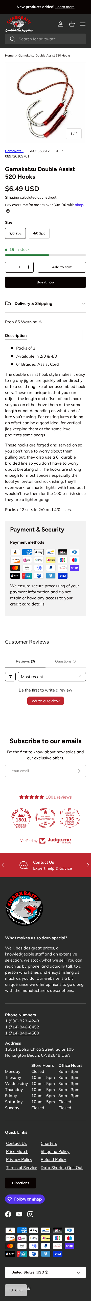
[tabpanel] (45, 429)
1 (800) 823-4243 (22, 1020)
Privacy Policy (19, 1159)
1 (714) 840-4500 (22, 1033)
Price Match (17, 1151)
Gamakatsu (14, 151)
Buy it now (46, 282)
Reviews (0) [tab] (25, 661)
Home (9, 55)
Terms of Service (21, 1167)
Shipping (12, 197)
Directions (20, 1183)
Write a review (46, 700)
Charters (49, 1143)
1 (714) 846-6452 (22, 1026)
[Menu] (82, 24)
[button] (71, 24)
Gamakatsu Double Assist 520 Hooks (44, 55)
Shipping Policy (55, 1151)
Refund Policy (53, 1159)
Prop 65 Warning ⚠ (23, 321)
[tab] (16, 335)
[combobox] (45, 39)
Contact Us (16, 1143)
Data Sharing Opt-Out (62, 1167)
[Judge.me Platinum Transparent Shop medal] (45, 818)
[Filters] (10, 676)
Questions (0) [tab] (66, 661)
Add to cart (62, 267)
